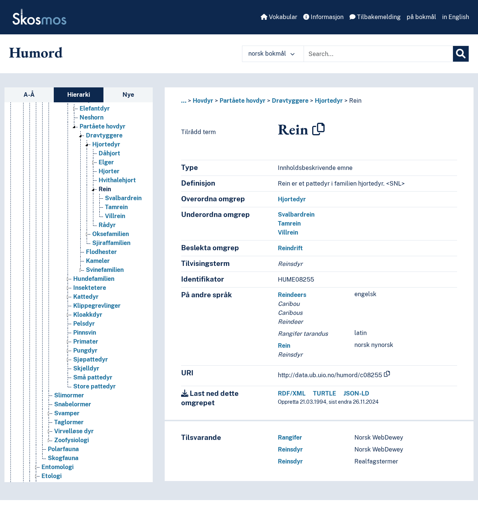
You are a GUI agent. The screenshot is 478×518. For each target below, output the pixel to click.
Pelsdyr (84, 323)
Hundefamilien (93, 278)
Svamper (67, 413)
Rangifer (290, 437)
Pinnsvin (84, 332)
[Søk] (461, 54)
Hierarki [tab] (78, 94)
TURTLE (324, 393)
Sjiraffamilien (111, 242)
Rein (105, 189)
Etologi (51, 476)
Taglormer (69, 422)
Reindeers (292, 294)
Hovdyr (203, 100)
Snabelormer (72, 404)
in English (455, 17)
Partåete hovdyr (102, 126)
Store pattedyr (94, 386)
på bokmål (421, 17)
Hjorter (109, 171)
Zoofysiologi (71, 440)
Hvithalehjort (117, 180)
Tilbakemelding (378, 17)
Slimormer (69, 395)
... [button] (183, 100)
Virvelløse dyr (74, 431)
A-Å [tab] (29, 94)
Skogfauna (63, 458)
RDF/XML (291, 393)
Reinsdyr (290, 449)
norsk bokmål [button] (268, 53)
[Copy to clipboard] (318, 129)
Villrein (115, 216)
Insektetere (89, 287)
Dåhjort (109, 153)
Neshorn (91, 117)
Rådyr (107, 225)
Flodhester (101, 251)
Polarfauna (63, 449)
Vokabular (282, 17)
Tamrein (116, 207)
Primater (85, 341)
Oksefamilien (110, 234)
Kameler (98, 260)
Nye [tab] (128, 94)
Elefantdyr (95, 108)
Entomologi (57, 467)
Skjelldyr (86, 368)
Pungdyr (85, 350)
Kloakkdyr (87, 314)
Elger (106, 162)
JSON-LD (356, 393)
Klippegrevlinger (97, 305)
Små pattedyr (92, 377)
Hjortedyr (106, 144)
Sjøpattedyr (90, 359)
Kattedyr (86, 296)
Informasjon (326, 17)
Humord (36, 52)
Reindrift (290, 248)
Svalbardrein (123, 198)
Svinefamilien (105, 269)
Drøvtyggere (104, 135)
